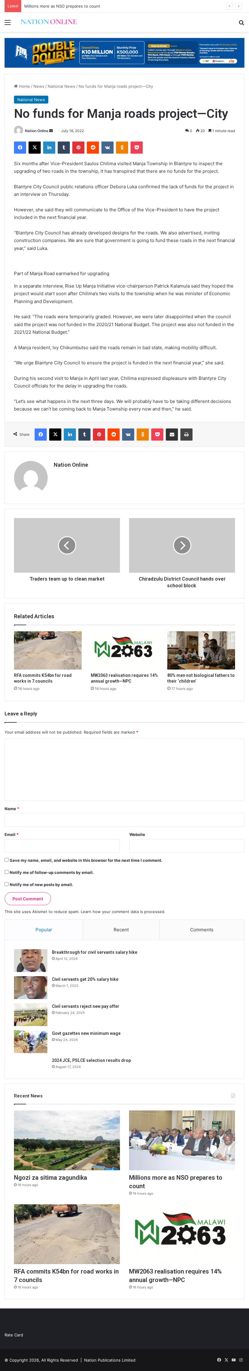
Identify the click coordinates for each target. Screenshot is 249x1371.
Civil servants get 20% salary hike (85, 979)
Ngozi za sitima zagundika (50, 1177)
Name (12, 808)
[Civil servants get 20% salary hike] (30, 987)
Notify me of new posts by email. (41, 884)
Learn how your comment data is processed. (123, 911)
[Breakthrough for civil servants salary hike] (30, 960)
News (38, 86)
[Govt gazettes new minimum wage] (30, 1041)
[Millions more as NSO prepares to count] (182, 1140)
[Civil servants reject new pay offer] (30, 1014)
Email (12, 834)
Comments (201, 930)
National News (61, 86)
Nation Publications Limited (109, 1360)
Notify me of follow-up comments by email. (52, 872)
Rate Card (14, 1334)
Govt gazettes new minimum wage (86, 1033)
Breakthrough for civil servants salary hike (94, 952)
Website (137, 834)
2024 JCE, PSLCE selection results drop (91, 1060)
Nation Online (36, 130)
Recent (121, 930)
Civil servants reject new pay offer (85, 1006)
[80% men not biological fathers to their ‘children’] (201, 650)
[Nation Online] (48, 22)
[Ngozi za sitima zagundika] (67, 1140)
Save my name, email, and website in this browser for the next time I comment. (86, 860)
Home (24, 86)
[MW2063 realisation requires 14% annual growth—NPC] (125, 650)
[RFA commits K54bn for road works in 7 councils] (48, 650)
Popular (44, 930)
